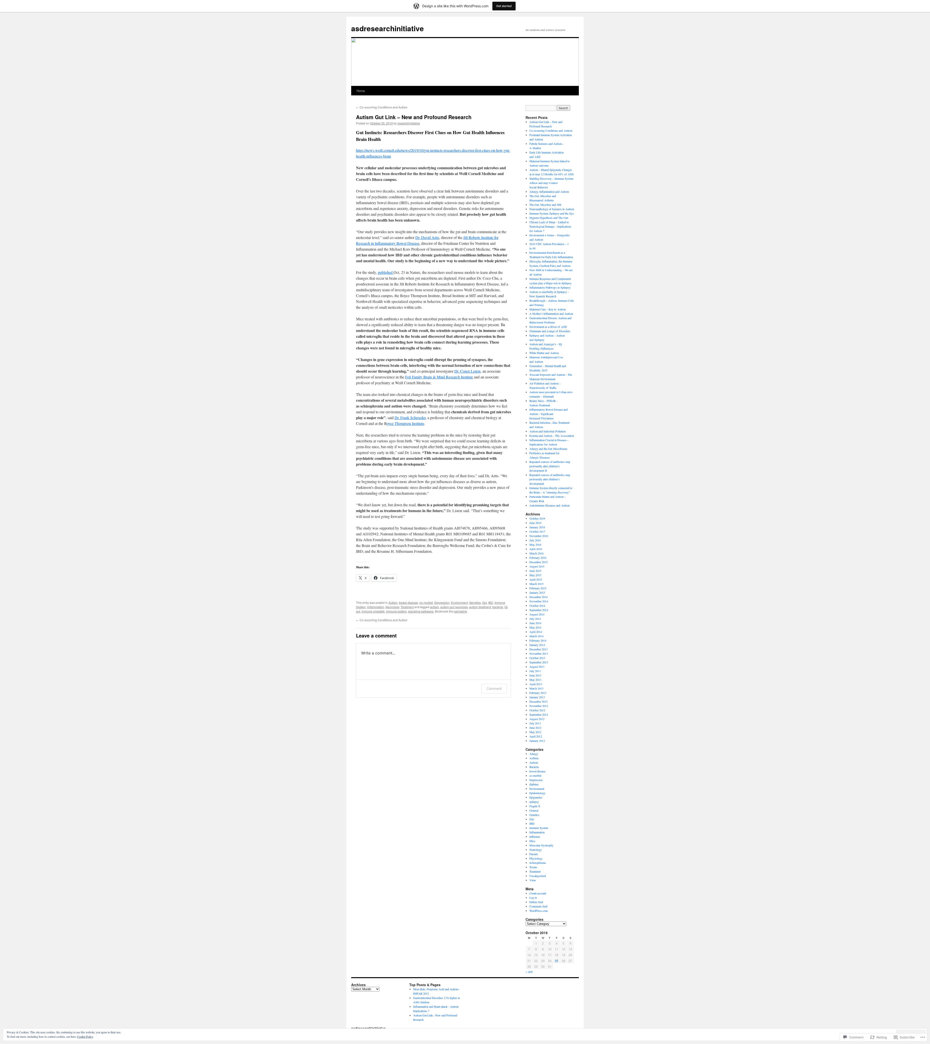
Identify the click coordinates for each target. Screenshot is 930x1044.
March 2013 (536, 688)
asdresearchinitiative (387, 28)
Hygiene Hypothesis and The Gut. (549, 218)
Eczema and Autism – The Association (551, 436)
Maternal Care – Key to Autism (547, 309)
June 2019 (535, 523)
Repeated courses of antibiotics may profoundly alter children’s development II (549, 466)
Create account (537, 893)
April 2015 (535, 579)
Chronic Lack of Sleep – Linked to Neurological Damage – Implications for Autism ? (550, 226)
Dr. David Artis (427, 237)
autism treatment (480, 607)
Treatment (407, 607)
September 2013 (538, 662)
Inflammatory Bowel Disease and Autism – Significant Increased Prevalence (548, 413)
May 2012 (535, 732)
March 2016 (536, 553)
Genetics (475, 602)
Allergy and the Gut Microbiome (548, 449)
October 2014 (537, 605)
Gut (484, 602)
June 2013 (535, 675)
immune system (396, 611)
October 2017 (537, 531)
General (533, 810)
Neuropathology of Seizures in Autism (551, 209)
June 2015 (535, 571)
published (386, 272)
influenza (534, 836)
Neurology (392, 607)
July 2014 (535, 619)
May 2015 (535, 575)
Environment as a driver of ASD (548, 327)
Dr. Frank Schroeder (410, 417)
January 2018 (537, 527)
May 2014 (535, 627)
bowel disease (408, 602)
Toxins (533, 867)
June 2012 (535, 727)
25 (556, 961)
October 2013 (537, 658)
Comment (494, 688)
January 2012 (537, 741)
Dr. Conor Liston (467, 371)
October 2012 (537, 710)
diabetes (534, 784)
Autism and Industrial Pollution (547, 431)
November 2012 (538, 706)
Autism (392, 602)
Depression (442, 602)
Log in (533, 897)
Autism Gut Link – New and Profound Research (414, 117)
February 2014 (537, 640)
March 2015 (536, 584)
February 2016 (537, 558)
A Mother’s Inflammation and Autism (551, 313)
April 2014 (535, 632)
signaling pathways (421, 611)
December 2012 (538, 701)
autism (434, 607)
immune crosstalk (373, 611)
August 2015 (536, 566)
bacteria (497, 607)
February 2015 (537, 588)
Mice (532, 841)
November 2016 (538, 536)
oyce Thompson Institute (405, 423)
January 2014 (537, 645)
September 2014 (538, 610)
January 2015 (537, 592)
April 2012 (535, 736)
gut (358, 611)
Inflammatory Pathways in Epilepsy (550, 287)
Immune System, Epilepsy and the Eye (551, 213)
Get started (504, 6)
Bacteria (534, 767)
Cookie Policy (85, 1036)
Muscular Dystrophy (541, 845)
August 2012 (536, 719)
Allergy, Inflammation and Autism (549, 191)
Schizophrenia (537, 863)
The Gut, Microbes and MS (545, 205)
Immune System (538, 828)
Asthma (533, 758)
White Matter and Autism (544, 353)
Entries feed (536, 902)
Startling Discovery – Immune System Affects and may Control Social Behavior (551, 183)
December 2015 (538, 562)
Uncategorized (537, 876)
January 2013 (537, 697)
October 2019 (537, 518)
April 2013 (535, 684)
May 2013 (535, 680)
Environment (459, 602)
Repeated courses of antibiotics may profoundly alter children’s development (549, 479)
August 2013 (536, 666)
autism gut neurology (454, 607)
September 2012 (538, 714)
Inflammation (375, 607)
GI (505, 607)
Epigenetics (535, 797)
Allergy (533, 754)
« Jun (529, 971)
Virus (532, 880)
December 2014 (538, 597)
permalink (460, 611)
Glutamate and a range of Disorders (549, 331)
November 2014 (538, 601)
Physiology (535, 858)
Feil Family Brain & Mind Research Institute (439, 376)
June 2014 (535, 623)
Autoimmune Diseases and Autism (549, 505)
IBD (490, 602)
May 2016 (535, 544)
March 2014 (536, 636)
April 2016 (535, 549)
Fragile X (534, 806)
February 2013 (537, 693)
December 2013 (538, 649)
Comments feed (538, 906)
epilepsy (534, 802)
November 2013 (538, 653)
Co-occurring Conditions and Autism (381, 107)
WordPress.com (538, 911)
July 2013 (535, 671)
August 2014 (536, 614)
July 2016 (535, 540)
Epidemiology (537, 793)
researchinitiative (408, 123)
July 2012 (535, 723)
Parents (533, 854)
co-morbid (426, 602)
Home (360, 90)
